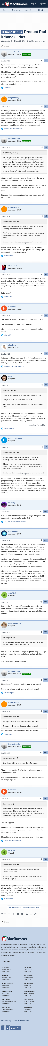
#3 (46, 147)
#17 (45, 798)
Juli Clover (5, 975)
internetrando (8, 41)
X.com (8, 971)
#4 (46, 216)
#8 (46, 385)
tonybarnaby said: (9, 153)
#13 (45, 632)
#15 (45, 711)
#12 (45, 602)
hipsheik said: (8, 390)
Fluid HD (7, 1025)
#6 (46, 315)
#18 (45, 859)
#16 (45, 753)
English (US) (15, 1028)
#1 (46, 60)
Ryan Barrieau (28, 999)
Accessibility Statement (21, 1021)
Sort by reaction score (37, 41)
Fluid (2, 1025)
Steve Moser (5, 1007)
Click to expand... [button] (24, 243)
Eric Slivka (27, 967)
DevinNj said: (8, 638)
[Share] (42, 60)
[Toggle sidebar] (45, 10)
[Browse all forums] (38, 10)
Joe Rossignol (28, 975)
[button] (2, 4)
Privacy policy (6, 1021)
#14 (45, 680)
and (13, 129)
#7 (46, 354)
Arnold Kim (5, 967)
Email (3, 971)
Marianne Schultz (29, 991)
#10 (45, 511)
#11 (45, 540)
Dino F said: (7, 804)
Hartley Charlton (7, 991)
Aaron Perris (28, 1007)
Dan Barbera (6, 999)
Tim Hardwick (28, 983)
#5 (46, 274)
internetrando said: (9, 222)
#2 (46, 106)
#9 (46, 447)
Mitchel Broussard (7, 983)
